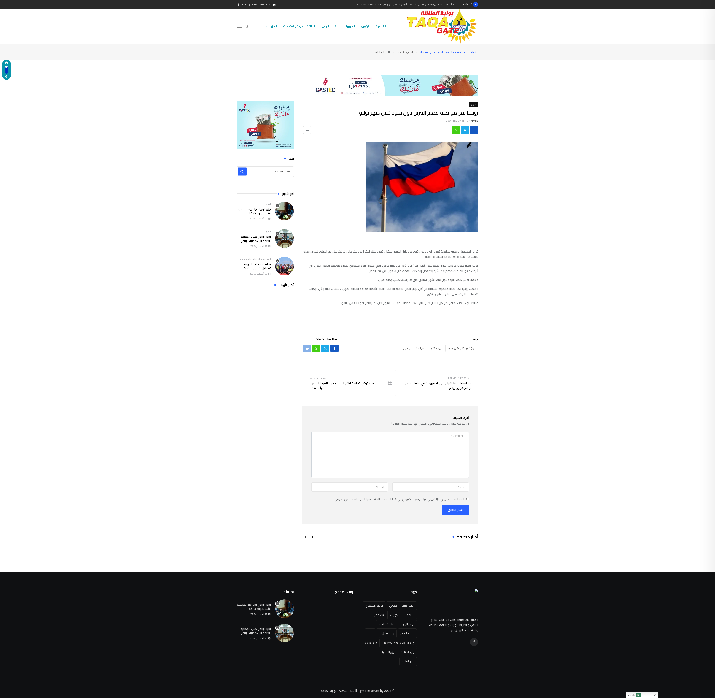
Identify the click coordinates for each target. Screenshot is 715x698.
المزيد (273, 26)
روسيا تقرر (436, 348)
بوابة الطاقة (328, 691)
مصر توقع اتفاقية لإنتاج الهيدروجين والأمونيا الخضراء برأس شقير (342, 385)
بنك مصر (379, 615)
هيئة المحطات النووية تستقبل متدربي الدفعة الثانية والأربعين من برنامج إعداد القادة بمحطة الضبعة (405, 4)
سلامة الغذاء (386, 624)
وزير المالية (408, 661)
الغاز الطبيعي (329, 26)
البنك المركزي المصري (401, 605)
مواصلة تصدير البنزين (413, 348)
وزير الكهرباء (387, 652)
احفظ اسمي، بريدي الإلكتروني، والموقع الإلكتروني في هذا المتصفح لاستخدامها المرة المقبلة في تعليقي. (399, 499)
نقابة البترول (407, 633)
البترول (365, 26)
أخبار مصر (267, 259)
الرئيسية (381, 26)
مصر (370, 624)
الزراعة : (410, 615)
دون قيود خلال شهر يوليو (461, 348)
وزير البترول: (388, 633)
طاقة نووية (245, 259)
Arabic (631, 694)
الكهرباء (349, 26)
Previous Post (457, 378)
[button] (312, 537)
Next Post (320, 378)
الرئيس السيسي (374, 605)
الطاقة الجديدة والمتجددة (299, 26)
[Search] (247, 26)
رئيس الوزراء (407, 624)
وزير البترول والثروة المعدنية (398, 642)
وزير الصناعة (407, 652)
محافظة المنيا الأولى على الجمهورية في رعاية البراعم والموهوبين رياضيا (438, 385)
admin (474, 121)
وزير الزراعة (371, 642)
